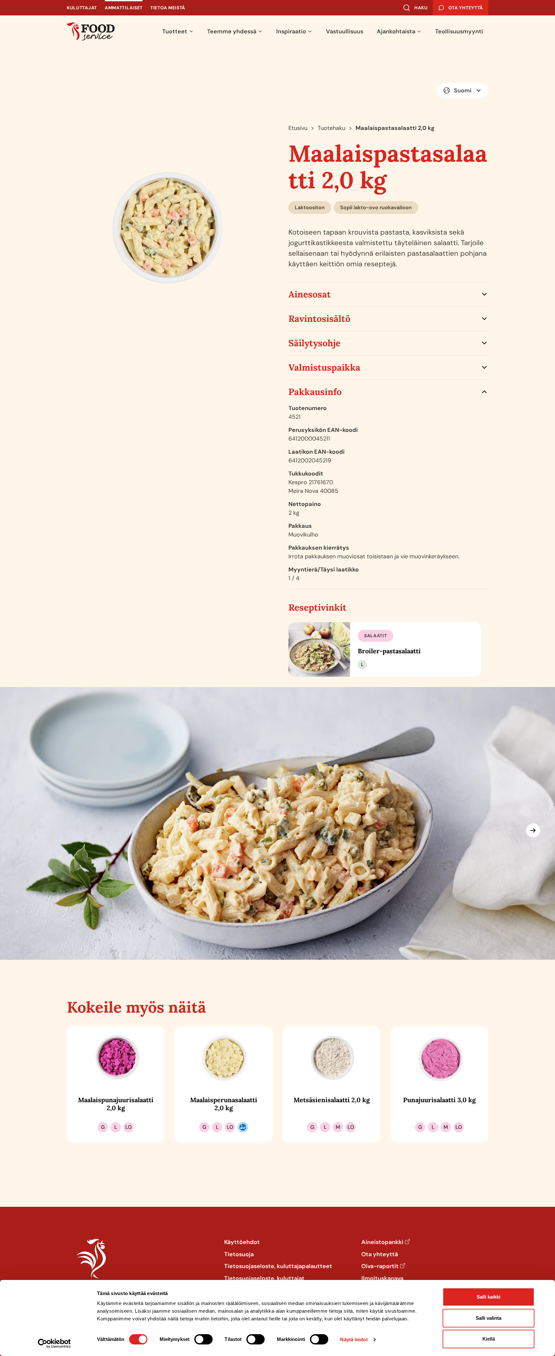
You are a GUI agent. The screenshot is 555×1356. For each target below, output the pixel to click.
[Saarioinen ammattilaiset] (91, 31)
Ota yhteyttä (379, 1254)
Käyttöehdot (242, 1242)
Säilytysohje (314, 343)
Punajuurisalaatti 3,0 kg (439, 1100)
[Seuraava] (533, 830)
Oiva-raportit (380, 1266)
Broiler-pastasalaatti (389, 651)
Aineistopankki (382, 1242)
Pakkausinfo (315, 392)
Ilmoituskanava (382, 1278)
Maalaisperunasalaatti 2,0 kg (223, 1104)
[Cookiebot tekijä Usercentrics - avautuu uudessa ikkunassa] (54, 1343)
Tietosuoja (239, 1254)
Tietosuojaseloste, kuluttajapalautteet (278, 1266)
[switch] (203, 1339)
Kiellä (488, 1339)
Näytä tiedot (353, 1339)
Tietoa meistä (167, 8)
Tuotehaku (331, 128)
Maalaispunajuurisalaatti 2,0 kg (116, 1104)
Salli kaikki (488, 1297)
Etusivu (297, 128)
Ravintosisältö (319, 318)
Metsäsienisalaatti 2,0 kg (332, 1100)
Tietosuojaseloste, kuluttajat (264, 1278)
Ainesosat (309, 294)
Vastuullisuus (344, 31)
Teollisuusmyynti (459, 31)
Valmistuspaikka (324, 367)
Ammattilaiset (124, 8)
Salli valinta (488, 1318)
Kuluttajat (82, 8)
